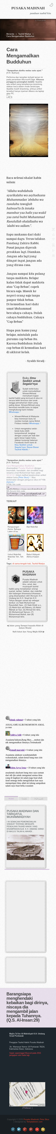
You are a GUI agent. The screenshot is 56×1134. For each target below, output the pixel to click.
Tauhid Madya (24, 34)
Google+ (25, 1129)
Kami (11, 799)
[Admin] (9, 482)
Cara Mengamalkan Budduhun (20, 466)
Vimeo (37, 1129)
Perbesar (27, 1108)
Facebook (13, 1129)
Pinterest (31, 1129)
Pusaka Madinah (28, 8)
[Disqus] (25, 676)
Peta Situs (44, 1119)
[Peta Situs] (23, 477)
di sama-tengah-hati (21, 563)
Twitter (19, 1129)
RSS (43, 1129)
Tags (24, 799)
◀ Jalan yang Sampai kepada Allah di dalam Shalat (25, 626)
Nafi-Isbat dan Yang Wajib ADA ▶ (29, 631)
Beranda (10, 34)
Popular (38, 799)
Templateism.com (35, 1121)
